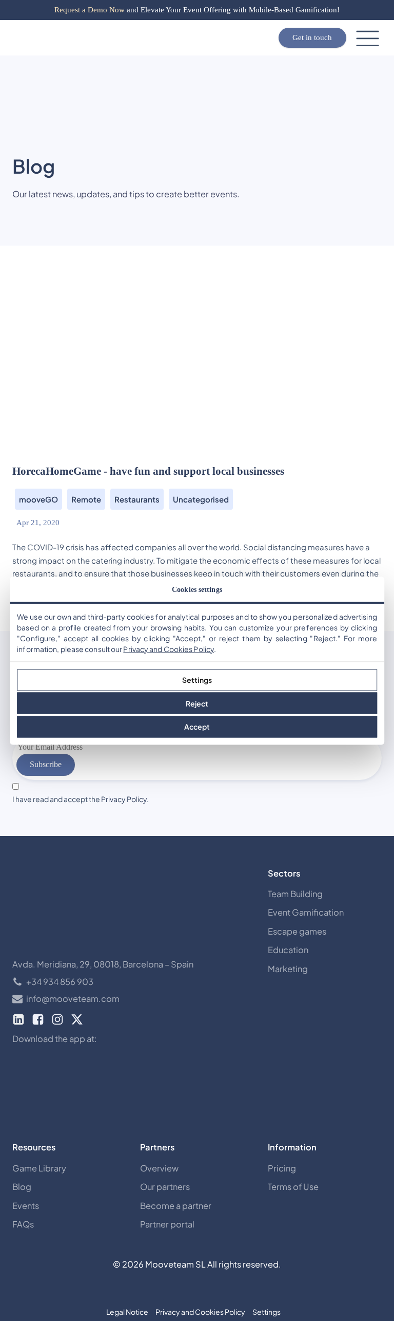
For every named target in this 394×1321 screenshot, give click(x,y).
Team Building (295, 893)
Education (288, 949)
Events (25, 1205)
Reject (197, 703)
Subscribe (46, 764)
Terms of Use (293, 1186)
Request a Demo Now (89, 10)
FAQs (23, 1224)
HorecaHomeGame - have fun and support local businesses (148, 471)
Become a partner (175, 1205)
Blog (21, 1186)
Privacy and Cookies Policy (168, 648)
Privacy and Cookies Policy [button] (200, 1311)
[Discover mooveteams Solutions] (89, 38)
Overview (159, 1168)
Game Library (39, 1168)
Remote (86, 499)
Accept (197, 726)
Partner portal (167, 1224)
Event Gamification (306, 912)
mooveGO (38, 499)
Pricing (282, 1168)
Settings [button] (266, 1311)
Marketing (288, 968)
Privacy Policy (124, 799)
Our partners (165, 1186)
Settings (197, 679)
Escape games (297, 931)
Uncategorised (201, 499)
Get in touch (312, 37)
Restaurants (137, 499)
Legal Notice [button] (127, 1311)
